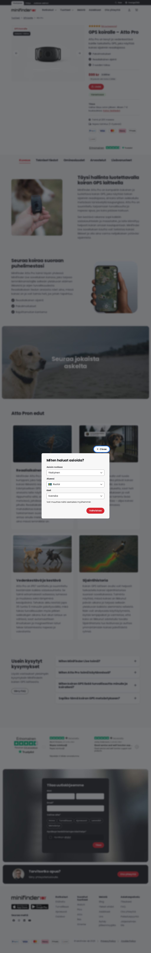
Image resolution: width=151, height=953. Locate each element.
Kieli (49, 490)
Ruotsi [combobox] (56, 484)
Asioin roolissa (55, 467)
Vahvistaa (95, 510)
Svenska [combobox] (53, 496)
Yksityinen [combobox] (54, 472)
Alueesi (50, 478)
